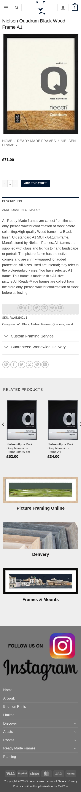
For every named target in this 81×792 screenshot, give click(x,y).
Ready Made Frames (36, 141)
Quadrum (58, 324)
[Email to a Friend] (44, 308)
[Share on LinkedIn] (60, 308)
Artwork (9, 698)
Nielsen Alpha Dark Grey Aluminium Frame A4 (60, 448)
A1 (19, 324)
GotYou (63, 786)
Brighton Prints (14, 706)
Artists (8, 731)
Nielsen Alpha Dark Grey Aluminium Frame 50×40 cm (19, 448)
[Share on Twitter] (36, 308)
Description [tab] (12, 201)
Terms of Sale (54, 781)
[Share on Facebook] (28, 308)
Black (25, 324)
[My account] (63, 7)
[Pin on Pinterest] (52, 308)
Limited (8, 715)
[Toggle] (6, 336)
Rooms (8, 740)
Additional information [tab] (21, 210)
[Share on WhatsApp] (21, 308)
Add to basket (35, 183)
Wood (69, 324)
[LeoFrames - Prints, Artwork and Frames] (40, 7)
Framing (9, 757)
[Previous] (3, 433)
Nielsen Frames (41, 324)
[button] (5, 7)
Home (7, 141)
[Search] (16, 7)
